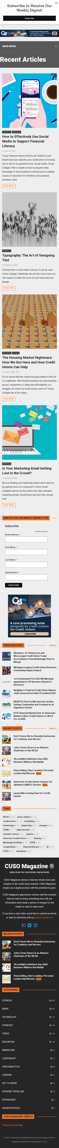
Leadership (9, 1058)
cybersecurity (25, 830)
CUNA (8, 830)
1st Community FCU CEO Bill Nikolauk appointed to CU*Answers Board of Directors (34, 681)
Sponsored (9, 1099)
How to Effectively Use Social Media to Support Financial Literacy (25, 141)
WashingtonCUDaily (15, 842)
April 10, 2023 (9, 151)
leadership (29, 825)
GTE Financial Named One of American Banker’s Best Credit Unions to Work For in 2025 (34, 716)
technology (11, 825)
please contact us (44, 917)
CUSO (8, 851)
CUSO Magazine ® (29, 866)
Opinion (6, 1000)
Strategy (7, 1025)
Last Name (11, 559)
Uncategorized (11, 1108)
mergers (45, 825)
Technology (9, 1017)
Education (7, 132)
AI (50, 847)
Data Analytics (11, 1066)
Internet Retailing (13, 1091)
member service (13, 834)
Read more (9, 186)
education (23, 851)
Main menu (9, 46)
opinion (32, 834)
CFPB (35, 842)
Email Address (13, 534)
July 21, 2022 (9, 372)
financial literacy (33, 847)
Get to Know (9, 1083)
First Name (11, 547)
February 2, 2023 (11, 265)
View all (53, 646)
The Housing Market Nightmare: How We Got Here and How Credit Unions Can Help (28, 362)
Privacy (44, 1142)
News (5, 1008)
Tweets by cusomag (12, 1125)
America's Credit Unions (17, 838)
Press (5, 1033)
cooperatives (12, 847)
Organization (12, 572)
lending (40, 838)
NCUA (9, 817)
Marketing (16, 132)
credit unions (12, 821)
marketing (31, 821)
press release (26, 817)
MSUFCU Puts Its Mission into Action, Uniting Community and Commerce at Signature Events (34, 704)
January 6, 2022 (10, 478)
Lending (16, 353)
